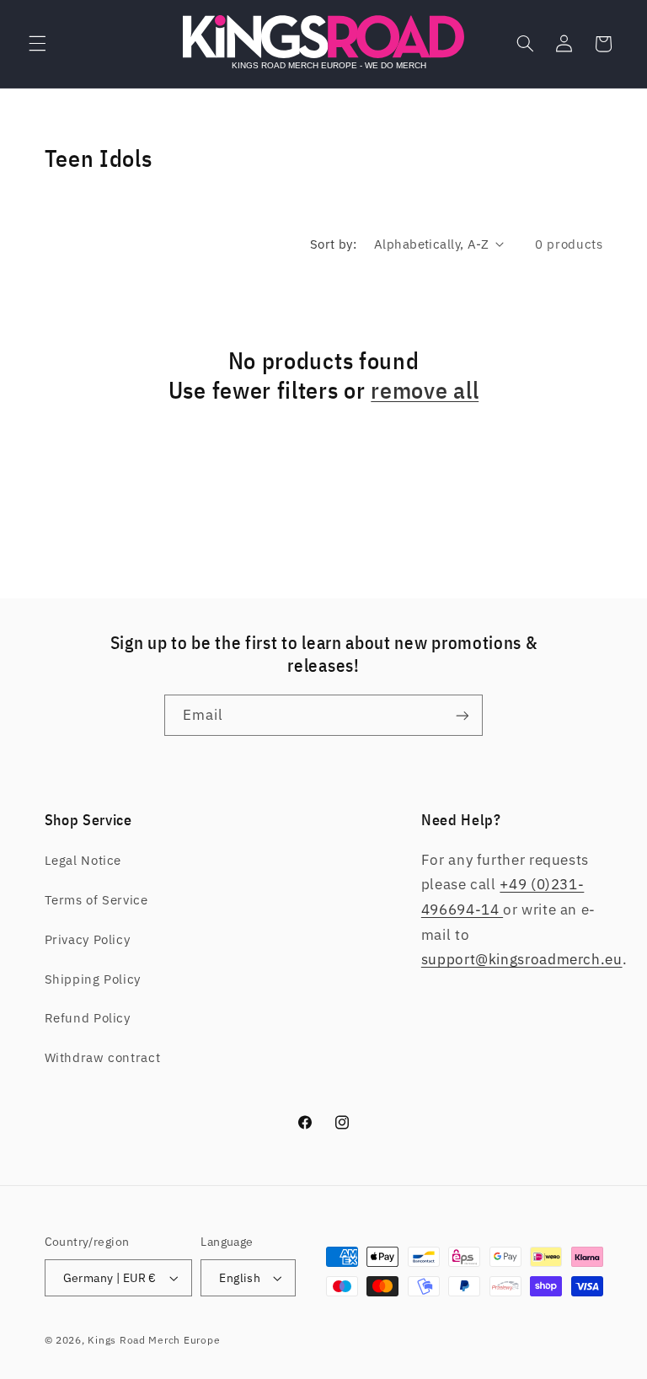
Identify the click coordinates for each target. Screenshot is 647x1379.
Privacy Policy (88, 939)
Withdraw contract (103, 1057)
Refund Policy (88, 1018)
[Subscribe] (462, 715)
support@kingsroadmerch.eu (522, 959)
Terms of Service (96, 900)
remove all (425, 390)
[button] (37, 43)
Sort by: (333, 244)
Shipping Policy (93, 979)
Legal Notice (83, 860)
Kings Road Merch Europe (154, 1339)
